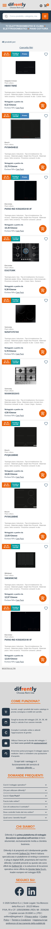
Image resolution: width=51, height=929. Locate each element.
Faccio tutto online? (11, 801)
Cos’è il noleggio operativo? (14, 785)
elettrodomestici (15, 28)
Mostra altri (9, 668)
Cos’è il (11, 796)
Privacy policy (31, 916)
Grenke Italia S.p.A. (37, 869)
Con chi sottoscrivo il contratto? (16, 807)
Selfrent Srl (24, 853)
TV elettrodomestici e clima (25, 26)
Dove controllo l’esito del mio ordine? (18, 812)
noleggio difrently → (25, 768)
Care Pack (20, 108)
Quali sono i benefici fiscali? (14, 818)
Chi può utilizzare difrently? (14, 790)
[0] (45, 5)
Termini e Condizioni (21, 920)
